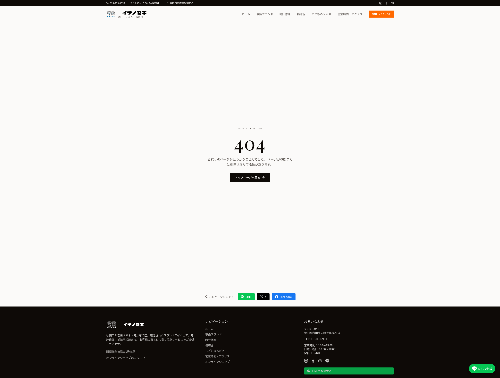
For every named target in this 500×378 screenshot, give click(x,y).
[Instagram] (380, 3)
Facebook (286, 297)
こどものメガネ (321, 14)
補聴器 (301, 14)
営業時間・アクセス (350, 14)
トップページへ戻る (247, 177)
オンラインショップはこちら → (125, 358)
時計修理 (285, 14)
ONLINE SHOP (381, 14)
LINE (249, 297)
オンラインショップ (217, 362)
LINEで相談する (322, 371)
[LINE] (327, 361)
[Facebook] (386, 3)
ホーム (246, 14)
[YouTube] (392, 3)
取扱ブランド (264, 14)
